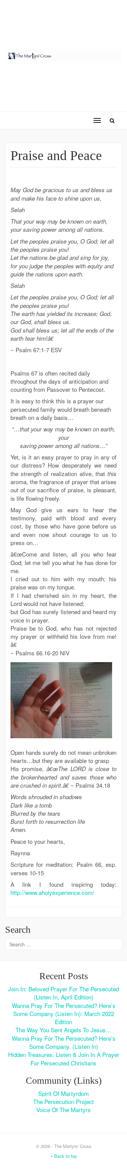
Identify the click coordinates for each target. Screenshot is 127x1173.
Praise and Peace (56, 155)
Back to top (65, 1156)
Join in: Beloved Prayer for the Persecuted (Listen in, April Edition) (63, 993)
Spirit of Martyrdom (63, 1093)
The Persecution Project (63, 1101)
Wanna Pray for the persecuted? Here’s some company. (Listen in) (63, 1042)
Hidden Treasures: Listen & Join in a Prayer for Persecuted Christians (63, 1058)
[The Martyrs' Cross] (63, 54)
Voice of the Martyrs (63, 1109)
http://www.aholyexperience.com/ (52, 892)
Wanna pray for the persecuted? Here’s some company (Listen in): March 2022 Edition (63, 1013)
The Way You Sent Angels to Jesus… (63, 1029)
